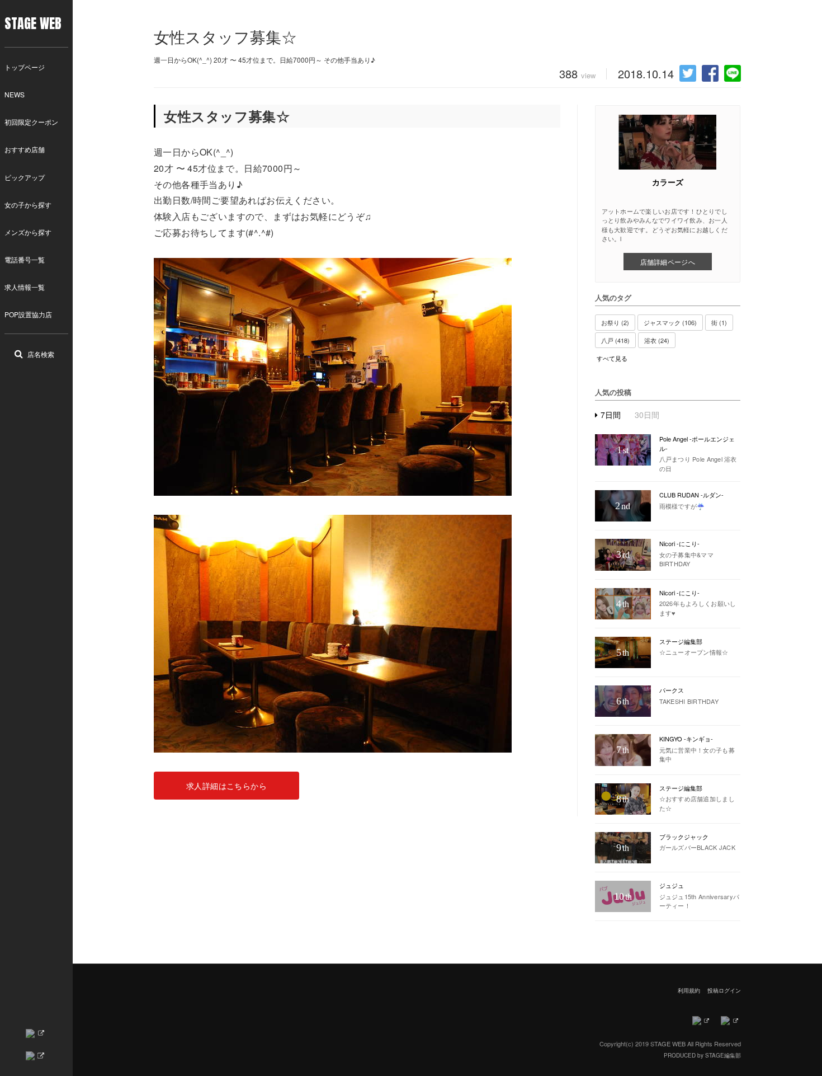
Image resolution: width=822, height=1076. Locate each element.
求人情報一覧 (24, 287)
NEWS (14, 94)
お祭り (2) (615, 322)
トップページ (24, 67)
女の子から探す (27, 204)
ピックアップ (24, 177)
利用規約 (689, 990)
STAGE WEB (33, 23)
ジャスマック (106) (670, 322)
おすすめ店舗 (24, 149)
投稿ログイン (724, 990)
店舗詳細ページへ (667, 261)
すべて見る (612, 358)
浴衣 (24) (656, 340)
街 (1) (719, 322)
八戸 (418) (615, 340)
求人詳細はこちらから (226, 785)
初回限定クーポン (31, 121)
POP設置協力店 (28, 314)
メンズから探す (27, 232)
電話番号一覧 (24, 259)
